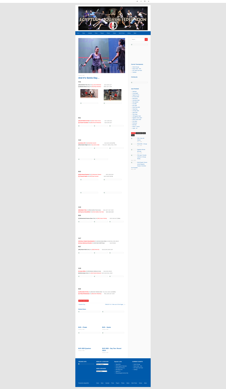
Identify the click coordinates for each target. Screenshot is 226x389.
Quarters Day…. (82, 304)
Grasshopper (135, 93)
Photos (108, 33)
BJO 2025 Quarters (84, 348)
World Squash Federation (121, 366)
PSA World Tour (119, 369)
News (83, 33)
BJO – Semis (106, 327)
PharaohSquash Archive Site (122, 373)
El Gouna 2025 (135, 96)
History (129, 33)
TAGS (133, 135)
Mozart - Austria (136, 126)
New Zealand (135, 102)
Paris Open (134, 114)
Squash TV (118, 371)
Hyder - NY (134, 128)
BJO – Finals (82, 327)
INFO (144, 133)
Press (96, 33)
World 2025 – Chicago (142, 143)
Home (78, 33)
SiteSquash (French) (120, 367)
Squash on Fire (135, 95)
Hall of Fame (121, 33)
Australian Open (136, 100)
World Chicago (135, 67)
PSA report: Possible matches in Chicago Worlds (141, 157)
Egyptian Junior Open (137, 117)
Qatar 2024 (134, 112)
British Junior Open (83, 300)
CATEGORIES (139, 133)
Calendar (90, 33)
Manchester (135, 98)
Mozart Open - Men (136, 68)
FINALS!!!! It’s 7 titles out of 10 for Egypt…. (114, 304)
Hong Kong (134, 109)
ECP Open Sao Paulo (137, 70)
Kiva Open (134, 121)
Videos (114, 33)
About (135, 33)
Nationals (134, 91)
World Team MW (136, 107)
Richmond (134, 123)
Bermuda (134, 124)
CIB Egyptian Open (136, 116)
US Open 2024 (135, 110)
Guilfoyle (134, 72)
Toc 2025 (134, 103)
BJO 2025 (134, 105)
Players (102, 33)
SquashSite (118, 364)
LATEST (133, 133)
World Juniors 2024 (136, 119)
